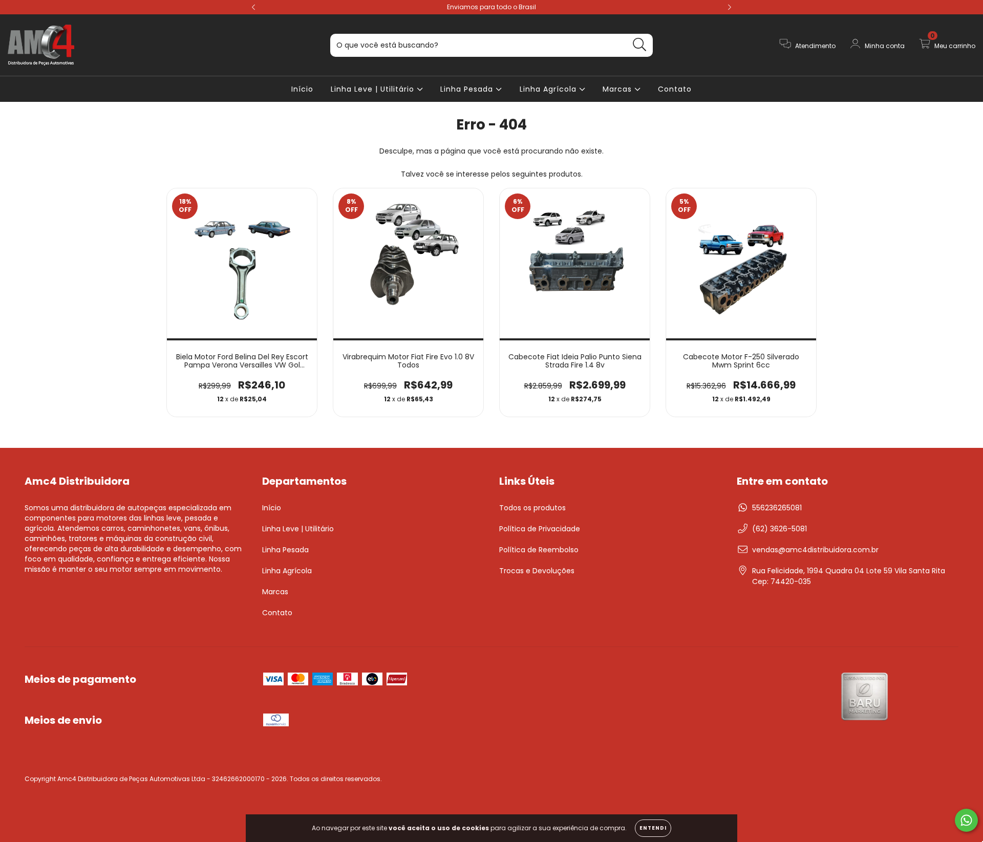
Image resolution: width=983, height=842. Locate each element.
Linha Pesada (468, 89)
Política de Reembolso (539, 550)
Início (302, 89)
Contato (675, 89)
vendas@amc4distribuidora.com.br (815, 550)
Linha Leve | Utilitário (374, 89)
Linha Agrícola (549, 89)
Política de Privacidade (539, 529)
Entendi (653, 828)
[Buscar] (640, 45)
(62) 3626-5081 (779, 529)
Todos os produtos (532, 508)
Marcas (618, 89)
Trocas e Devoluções (536, 571)
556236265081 (777, 508)
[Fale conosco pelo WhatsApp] (966, 820)
